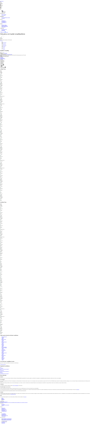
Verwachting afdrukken (3, 54)
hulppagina (78, 389)
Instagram (10, 419)
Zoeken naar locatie (3, 364)
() (2, 58)
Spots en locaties (3, 15)
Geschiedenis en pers (4, 21)
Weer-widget (3, 18)
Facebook (7, 32)
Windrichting (1, 57)
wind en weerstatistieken (15, 385)
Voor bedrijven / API (4, 22)
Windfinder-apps (3, 20)
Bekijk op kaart (3, 32)
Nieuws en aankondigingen (5, 26)
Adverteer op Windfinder (4, 25)
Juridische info (3, 30)
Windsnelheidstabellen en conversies (6, 17)
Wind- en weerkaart (4, 14)
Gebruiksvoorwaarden (4, 29)
